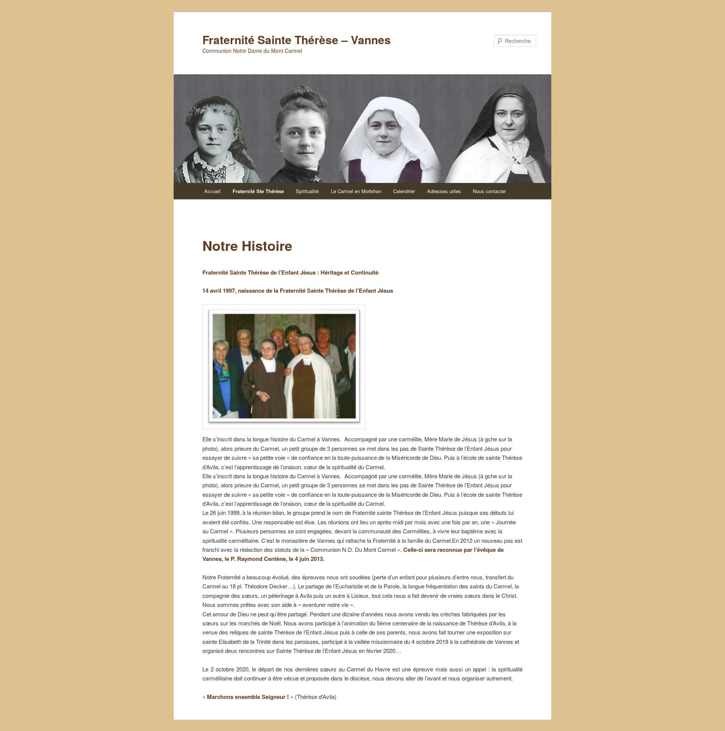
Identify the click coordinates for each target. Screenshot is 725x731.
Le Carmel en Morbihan (356, 191)
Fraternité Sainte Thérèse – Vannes (296, 39)
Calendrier (404, 191)
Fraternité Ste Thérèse (258, 191)
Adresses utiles (444, 191)
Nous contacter (489, 191)
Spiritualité (307, 191)
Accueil (212, 191)
